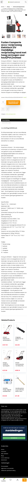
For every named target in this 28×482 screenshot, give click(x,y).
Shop (8, 6)
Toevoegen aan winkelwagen (13, 102)
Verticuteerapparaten (18, 6)
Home (2, 6)
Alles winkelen (4, 453)
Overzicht (3, 451)
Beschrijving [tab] (5, 120)
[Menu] (2, 2)
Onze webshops (5, 458)
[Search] (25, 2)
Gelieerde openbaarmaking (8, 470)
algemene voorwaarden (7, 468)
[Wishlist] (10, 480)
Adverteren (4, 460)
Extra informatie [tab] (6, 123)
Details (24, 97)
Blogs (2, 456)
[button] (26, 15)
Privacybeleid (4, 466)
